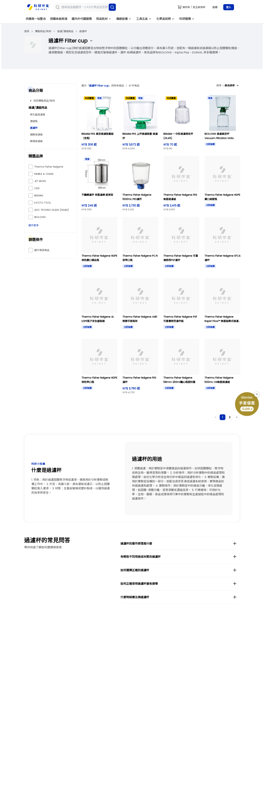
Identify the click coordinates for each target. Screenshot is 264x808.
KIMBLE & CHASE (44, 174)
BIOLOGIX (40, 217)
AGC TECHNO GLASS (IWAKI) (51, 210)
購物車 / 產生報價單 (193, 7)
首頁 (26, 31)
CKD (37, 188)
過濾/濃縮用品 (65, 31)
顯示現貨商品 (41, 250)
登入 (228, 7)
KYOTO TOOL (42, 202)
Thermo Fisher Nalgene (48, 167)
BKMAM (38, 195)
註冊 (214, 7)
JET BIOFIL (40, 181)
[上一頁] (215, 417)
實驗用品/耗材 (43, 31)
